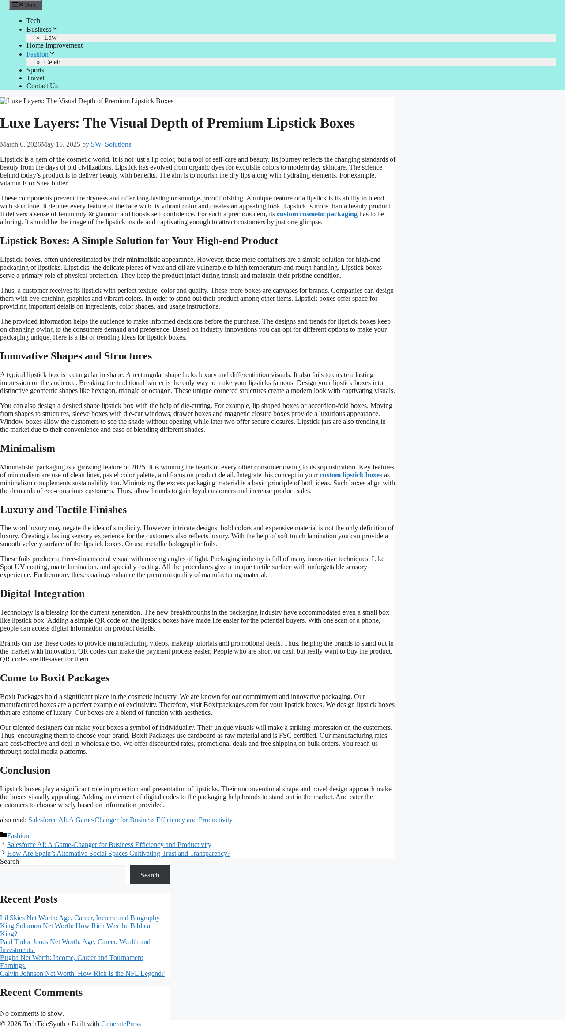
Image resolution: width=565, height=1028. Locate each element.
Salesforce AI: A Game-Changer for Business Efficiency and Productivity (130, 820)
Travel (35, 78)
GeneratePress (121, 1024)
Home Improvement (54, 45)
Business (38, 29)
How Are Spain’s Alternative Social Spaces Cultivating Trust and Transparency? (118, 853)
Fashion (37, 54)
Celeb (52, 62)
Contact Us (42, 86)
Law (50, 37)
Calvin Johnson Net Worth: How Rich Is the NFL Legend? (82, 973)
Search (9, 861)
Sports (35, 70)
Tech (33, 20)
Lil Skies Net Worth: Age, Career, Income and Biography (80, 918)
